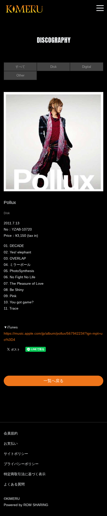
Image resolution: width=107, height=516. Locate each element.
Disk (53, 67)
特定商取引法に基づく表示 (25, 474)
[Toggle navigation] (100, 8)
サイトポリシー (16, 454)
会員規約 (11, 433)
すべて (20, 67)
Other (20, 75)
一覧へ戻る (53, 381)
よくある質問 (14, 484)
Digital (86, 67)
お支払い (11, 443)
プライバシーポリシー (21, 464)
